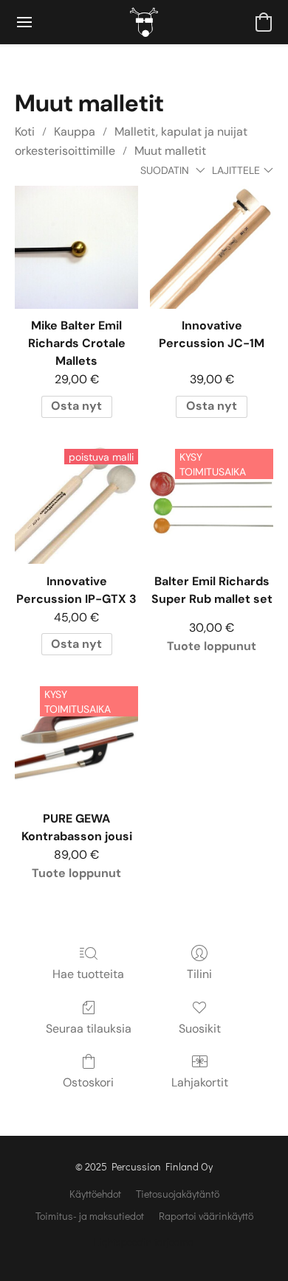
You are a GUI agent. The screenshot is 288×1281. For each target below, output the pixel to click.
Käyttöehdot (95, 1194)
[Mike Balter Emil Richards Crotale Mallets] (76, 247)
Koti (25, 131)
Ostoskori (88, 1082)
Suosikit (200, 1028)
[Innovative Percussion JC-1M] (211, 247)
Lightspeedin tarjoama (144, 1242)
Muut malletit (170, 150)
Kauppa (74, 131)
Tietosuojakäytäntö (177, 1194)
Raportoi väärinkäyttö (206, 1216)
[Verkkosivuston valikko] (24, 22)
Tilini (199, 974)
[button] (144, 22)
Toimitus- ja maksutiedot (89, 1216)
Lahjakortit (199, 1082)
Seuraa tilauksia (88, 1028)
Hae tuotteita (88, 974)
